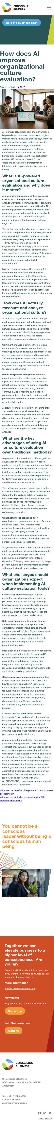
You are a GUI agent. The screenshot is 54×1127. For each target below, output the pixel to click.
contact (26, 977)
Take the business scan (22, 22)
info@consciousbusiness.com (20, 988)
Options (13, 1030)
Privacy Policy (45, 1118)
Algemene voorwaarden (14, 1102)
